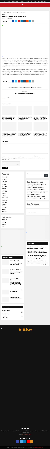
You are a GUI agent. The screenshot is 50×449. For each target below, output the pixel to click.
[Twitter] (21, 441)
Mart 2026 (4, 184)
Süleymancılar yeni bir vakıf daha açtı (25, 93)
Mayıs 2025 (4, 202)
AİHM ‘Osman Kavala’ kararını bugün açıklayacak (16, 298)
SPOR (3, 226)
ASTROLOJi (4, 219)
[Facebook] (17, 441)
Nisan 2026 (4, 183)
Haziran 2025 (4, 200)
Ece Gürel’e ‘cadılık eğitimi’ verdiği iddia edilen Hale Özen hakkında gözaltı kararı (40, 118)
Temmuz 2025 (5, 198)
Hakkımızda (22, 1)
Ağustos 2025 (5, 197)
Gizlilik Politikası (40, 1)
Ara (27, 173)
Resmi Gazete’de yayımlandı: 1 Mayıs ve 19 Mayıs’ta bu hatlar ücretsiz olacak (25, 134)
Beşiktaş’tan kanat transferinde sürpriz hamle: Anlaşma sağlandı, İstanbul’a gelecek (16, 262)
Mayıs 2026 (4, 181)
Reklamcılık (28, 1)
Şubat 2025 (4, 207)
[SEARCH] (46, 212)
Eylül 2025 (4, 195)
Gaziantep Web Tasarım (38, 447)
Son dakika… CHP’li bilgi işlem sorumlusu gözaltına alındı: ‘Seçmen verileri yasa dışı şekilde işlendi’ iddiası (9, 135)
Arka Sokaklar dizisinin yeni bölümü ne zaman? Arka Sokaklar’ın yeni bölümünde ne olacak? (40, 135)
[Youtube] (28, 441)
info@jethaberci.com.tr (26, 434)
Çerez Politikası (33, 1)
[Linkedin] (24, 441)
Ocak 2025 (4, 209)
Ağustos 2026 (5, 176)
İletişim (45, 1)
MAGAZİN (4, 224)
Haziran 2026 (4, 179)
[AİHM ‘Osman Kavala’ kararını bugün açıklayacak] (5, 299)
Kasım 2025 (4, 191)
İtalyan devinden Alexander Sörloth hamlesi (16, 291)
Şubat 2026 (4, 186)
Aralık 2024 (4, 211)
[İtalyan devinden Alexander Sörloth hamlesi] (5, 292)
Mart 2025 (4, 206)
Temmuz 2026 (5, 177)
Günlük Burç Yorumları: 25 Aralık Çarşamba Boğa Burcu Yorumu (25, 87)
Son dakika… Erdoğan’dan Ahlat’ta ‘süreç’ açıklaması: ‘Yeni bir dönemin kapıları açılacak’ (16, 271)
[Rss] (31, 441)
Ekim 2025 (4, 193)
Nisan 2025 (4, 204)
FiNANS (3, 221)
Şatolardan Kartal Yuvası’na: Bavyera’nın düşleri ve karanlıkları (25, 118)
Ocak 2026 (4, 188)
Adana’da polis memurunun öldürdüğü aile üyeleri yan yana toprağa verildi (8, 118)
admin (4, 18)
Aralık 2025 (4, 190)
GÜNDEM (3, 14)
